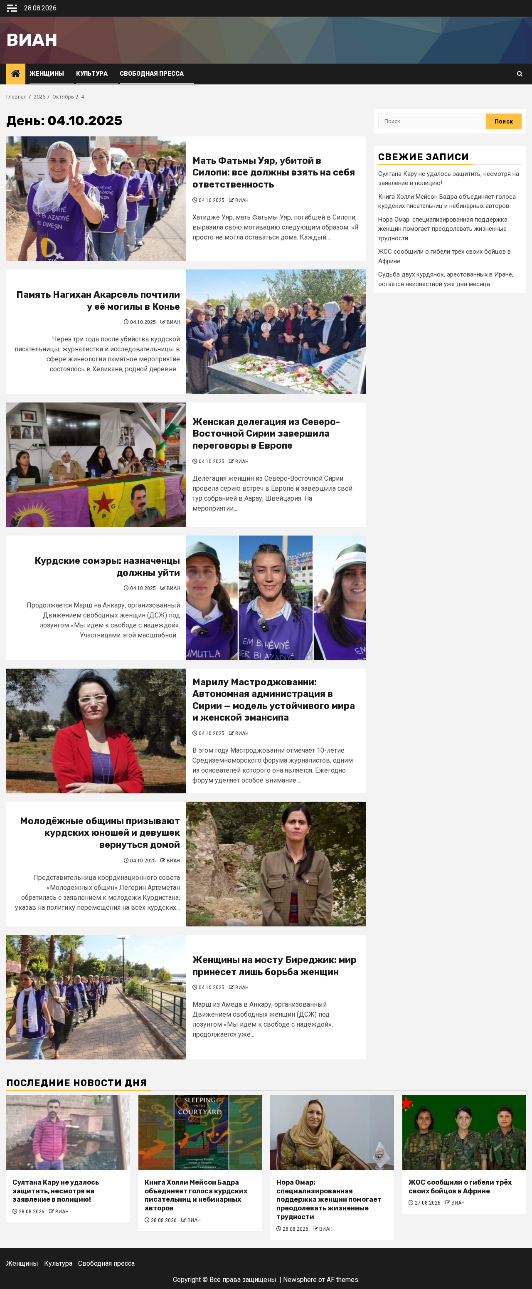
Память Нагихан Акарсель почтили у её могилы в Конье (98, 300)
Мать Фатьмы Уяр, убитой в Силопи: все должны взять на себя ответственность (273, 172)
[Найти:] (432, 121)
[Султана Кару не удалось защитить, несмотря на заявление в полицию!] (68, 1132)
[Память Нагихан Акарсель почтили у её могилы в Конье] (276, 331)
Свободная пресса (152, 73)
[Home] (15, 74)
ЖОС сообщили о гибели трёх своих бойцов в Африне (460, 1186)
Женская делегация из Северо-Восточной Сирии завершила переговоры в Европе (266, 433)
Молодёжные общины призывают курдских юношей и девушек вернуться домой (100, 832)
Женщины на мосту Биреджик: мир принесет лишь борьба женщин (274, 966)
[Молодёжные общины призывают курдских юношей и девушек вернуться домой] (276, 864)
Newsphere (300, 1280)
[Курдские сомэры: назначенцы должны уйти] (276, 598)
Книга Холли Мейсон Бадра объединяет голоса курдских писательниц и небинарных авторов (196, 1195)
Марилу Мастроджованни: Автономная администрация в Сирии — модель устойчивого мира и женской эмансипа (273, 700)
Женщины (47, 73)
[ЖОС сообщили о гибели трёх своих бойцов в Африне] (464, 1132)
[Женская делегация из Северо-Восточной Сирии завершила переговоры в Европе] (96, 465)
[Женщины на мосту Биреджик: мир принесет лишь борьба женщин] (96, 997)
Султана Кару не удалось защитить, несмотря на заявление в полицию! (55, 1191)
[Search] (520, 74)
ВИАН (242, 200)
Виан (31, 40)
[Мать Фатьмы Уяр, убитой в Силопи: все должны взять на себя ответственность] (96, 198)
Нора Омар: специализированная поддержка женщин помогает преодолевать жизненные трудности (442, 229)
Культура (92, 73)
